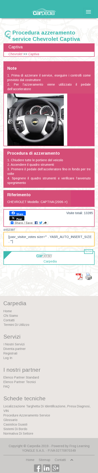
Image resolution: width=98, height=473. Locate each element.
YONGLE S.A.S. (33, 450)
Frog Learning (80, 446)
